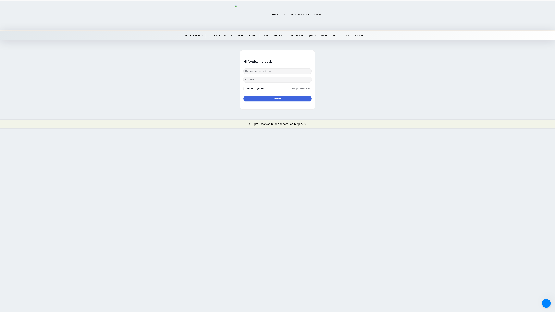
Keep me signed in (255, 88)
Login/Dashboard (355, 35)
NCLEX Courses (194, 35)
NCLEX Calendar (247, 35)
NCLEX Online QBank (303, 35)
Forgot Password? (302, 88)
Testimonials (329, 35)
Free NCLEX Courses (220, 35)
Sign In (277, 98)
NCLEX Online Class (274, 35)
